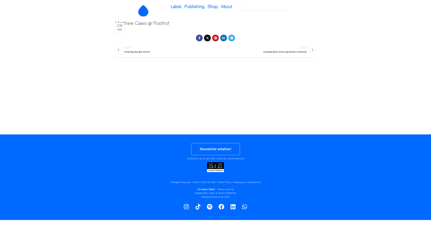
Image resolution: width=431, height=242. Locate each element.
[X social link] (207, 38)
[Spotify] (307, 7)
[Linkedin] (233, 206)
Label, (176, 7)
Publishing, (194, 7)
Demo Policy (224, 182)
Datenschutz (254, 182)
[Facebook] (221, 206)
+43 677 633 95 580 (204, 182)
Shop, (213, 7)
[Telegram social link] (231, 38)
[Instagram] (300, 7)
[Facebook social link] (199, 38)
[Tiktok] (198, 206)
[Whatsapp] (244, 206)
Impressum (239, 182)
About (226, 7)
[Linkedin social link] (223, 38)
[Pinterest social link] (215, 38)
